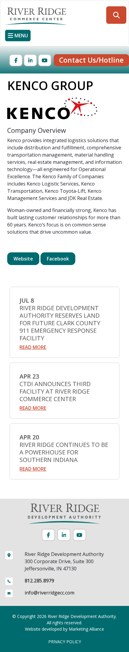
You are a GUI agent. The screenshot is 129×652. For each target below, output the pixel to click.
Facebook (58, 258)
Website (23, 258)
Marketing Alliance (86, 629)
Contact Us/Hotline (91, 60)
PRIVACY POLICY (64, 641)
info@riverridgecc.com (49, 592)
